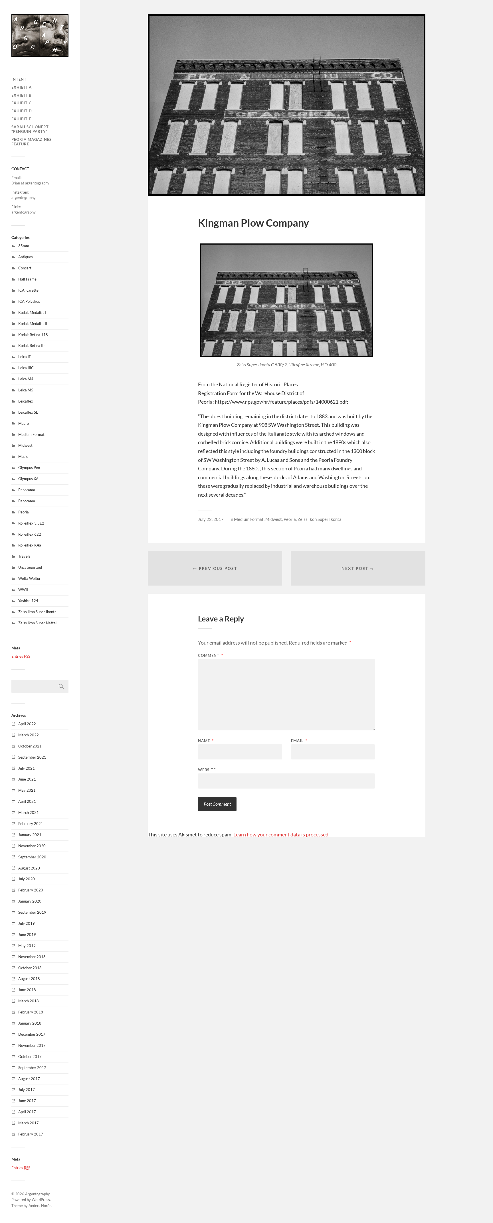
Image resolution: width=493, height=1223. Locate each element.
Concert (24, 268)
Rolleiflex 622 (29, 534)
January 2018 (29, 1023)
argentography (23, 197)
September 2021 (32, 757)
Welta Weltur (29, 578)
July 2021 (26, 768)
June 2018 (27, 990)
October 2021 (30, 746)
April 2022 (27, 724)
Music (23, 456)
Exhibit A (21, 87)
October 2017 (30, 1056)
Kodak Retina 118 (33, 334)
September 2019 (32, 912)
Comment (210, 655)
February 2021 (30, 823)
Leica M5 (25, 390)
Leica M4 (25, 379)
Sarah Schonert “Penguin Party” (30, 129)
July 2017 (26, 1089)
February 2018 (30, 1012)
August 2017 (29, 1078)
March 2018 (28, 1001)
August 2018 (29, 978)
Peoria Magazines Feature (31, 141)
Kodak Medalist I (32, 312)
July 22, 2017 (211, 519)
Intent (19, 79)
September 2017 (32, 1067)
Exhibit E (21, 119)
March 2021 (28, 812)
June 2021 (27, 779)
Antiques (25, 257)
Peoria (23, 512)
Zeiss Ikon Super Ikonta (37, 612)
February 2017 (30, 1134)
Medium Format (31, 434)
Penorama (26, 501)
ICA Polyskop (29, 301)
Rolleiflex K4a (29, 545)
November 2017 (32, 1045)
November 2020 (32, 846)
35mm (23, 245)
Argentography (37, 1194)
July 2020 (26, 879)
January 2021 (29, 834)
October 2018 (30, 968)
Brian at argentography (30, 183)
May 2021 (27, 790)
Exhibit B (21, 95)
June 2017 (27, 1100)
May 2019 (27, 945)
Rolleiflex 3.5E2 (31, 523)
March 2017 (28, 1123)
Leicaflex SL (28, 412)
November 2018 (32, 956)
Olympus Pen (29, 467)
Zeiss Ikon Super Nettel (37, 623)
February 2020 (30, 890)
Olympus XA (28, 478)
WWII (23, 589)
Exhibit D (21, 111)
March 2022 (28, 735)
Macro (23, 423)
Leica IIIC (26, 367)
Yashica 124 (28, 600)
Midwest (25, 445)
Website (207, 769)
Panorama (26, 489)
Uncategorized (30, 567)
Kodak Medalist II (32, 323)
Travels (24, 556)
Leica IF (24, 356)
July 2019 (26, 923)
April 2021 (27, 801)
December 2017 (31, 1034)
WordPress (41, 1199)
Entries (20, 656)
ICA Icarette (28, 290)
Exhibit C (21, 103)
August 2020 (29, 868)
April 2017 (27, 1112)
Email (299, 741)
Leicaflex (25, 401)
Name (206, 741)
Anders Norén (40, 1205)
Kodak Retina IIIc (32, 345)
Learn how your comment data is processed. (281, 834)
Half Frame (27, 279)
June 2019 (27, 934)
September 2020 (32, 857)
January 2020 (29, 901)
